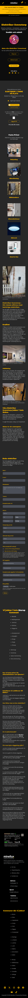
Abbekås (14, 616)
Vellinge (14, 974)
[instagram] (14, 987)
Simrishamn (15, 952)
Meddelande (6, 484)
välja (6, 681)
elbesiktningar (8, 684)
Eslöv (13, 917)
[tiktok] (16, 992)
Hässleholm (15, 920)
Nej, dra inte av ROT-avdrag (11, 551)
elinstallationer (14, 309)
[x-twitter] (9, 987)
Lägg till (13, 121)
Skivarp (14, 645)
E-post (5, 477)
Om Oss (13, 867)
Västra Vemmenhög (16, 656)
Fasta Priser (14, 135)
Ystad (13, 977)
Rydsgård (14, 636)
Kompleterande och (7, 503)
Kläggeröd (14, 628)
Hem (9, 15)
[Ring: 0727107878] (3, 3)
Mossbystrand (16, 633)
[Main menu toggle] (25, 2)
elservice (18, 341)
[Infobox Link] (14, 43)
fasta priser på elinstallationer (14, 677)
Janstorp (14, 622)
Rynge (13, 639)
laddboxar (22, 698)
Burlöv (13, 914)
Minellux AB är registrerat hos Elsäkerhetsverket (14, 741)
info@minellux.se (14, 892)
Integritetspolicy (16, 870)
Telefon (5, 496)
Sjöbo (13, 955)
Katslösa (14, 625)
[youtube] (11, 992)
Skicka (5, 593)
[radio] (14, 105)
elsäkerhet (5, 330)
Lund (13, 946)
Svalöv (13, 965)
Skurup (21, 610)
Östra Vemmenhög (15, 658)
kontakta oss (14, 686)
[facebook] (23, 987)
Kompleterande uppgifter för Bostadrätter (13, 572)
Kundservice (15, 876)
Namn (4, 470)
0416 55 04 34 (14, 901)
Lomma (14, 943)
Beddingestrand (16, 619)
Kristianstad (15, 932)
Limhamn (14, 940)
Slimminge (13, 650)
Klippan (14, 929)
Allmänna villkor (16, 873)
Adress (12, 881)
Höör (13, 926)
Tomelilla (14, 971)
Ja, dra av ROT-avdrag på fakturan (12, 548)
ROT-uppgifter (6, 560)
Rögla (13, 642)
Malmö (14, 949)
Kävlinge (14, 937)
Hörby (13, 923)
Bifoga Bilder (6, 583)
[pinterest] (18, 987)
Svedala (14, 968)
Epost (12, 890)
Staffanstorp (15, 962)
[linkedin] (5, 987)
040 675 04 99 (14, 898)
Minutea (24, 995)
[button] (14, 54)
